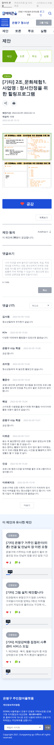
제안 (5, 31)
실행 (44, 31)
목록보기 (43, 217)
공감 (30, 203)
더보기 (27, 505)
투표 (31, 31)
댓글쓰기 (8, 253)
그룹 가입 (43, 22)
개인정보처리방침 (11, 704)
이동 (48, 727)
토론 (18, 31)
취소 (45, 290)
